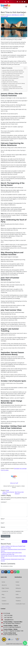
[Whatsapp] (18, 571)
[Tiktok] (15, 571)
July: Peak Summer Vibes (8, 80)
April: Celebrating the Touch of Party (11, 75)
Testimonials (5, 604)
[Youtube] (25, 2)
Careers (4, 600)
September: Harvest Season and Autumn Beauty (14, 83)
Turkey (18, 585)
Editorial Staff (4, 16)
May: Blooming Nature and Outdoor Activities (13, 76)
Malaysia (18, 588)
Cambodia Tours (20, 604)
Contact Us (5, 591)
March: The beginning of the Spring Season (13, 73)
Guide (7, 490)
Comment (4, 502)
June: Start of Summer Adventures (10, 78)
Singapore (18, 597)
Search (2, 539)
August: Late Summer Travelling (10, 81)
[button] (22, 6)
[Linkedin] (22, 2)
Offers (3, 597)
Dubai (17, 582)
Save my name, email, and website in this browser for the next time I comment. (12, 532)
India (17, 594)
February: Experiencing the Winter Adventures (13, 72)
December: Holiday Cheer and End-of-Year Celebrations (13, 89)
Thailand (18, 600)
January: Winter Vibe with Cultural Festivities (13, 70)
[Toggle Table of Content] (24, 68)
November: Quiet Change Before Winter (12, 86)
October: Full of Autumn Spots (10, 85)
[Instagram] (20, 2)
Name (3, 518)
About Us (4, 585)
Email (2, 523)
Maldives (18, 591)
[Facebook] (17, 2)
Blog (3, 594)
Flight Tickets (5, 588)
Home (3, 582)
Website (3, 527)
